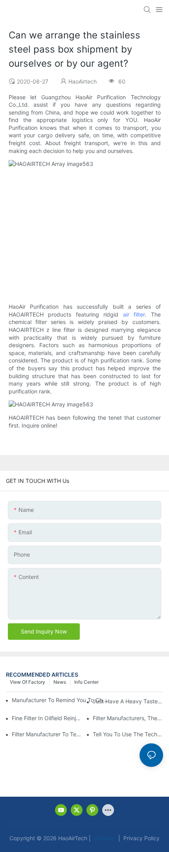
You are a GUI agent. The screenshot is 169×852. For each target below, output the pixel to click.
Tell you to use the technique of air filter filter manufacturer (128, 734)
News (59, 682)
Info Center (86, 682)
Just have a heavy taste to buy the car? (128, 701)
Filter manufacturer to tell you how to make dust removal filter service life (47, 734)
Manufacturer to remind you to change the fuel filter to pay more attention (60, 700)
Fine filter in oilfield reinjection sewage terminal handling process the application (47, 718)
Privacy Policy (141, 838)
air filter (134, 314)
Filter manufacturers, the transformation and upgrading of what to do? (128, 718)
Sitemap (103, 838)
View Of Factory (27, 682)
